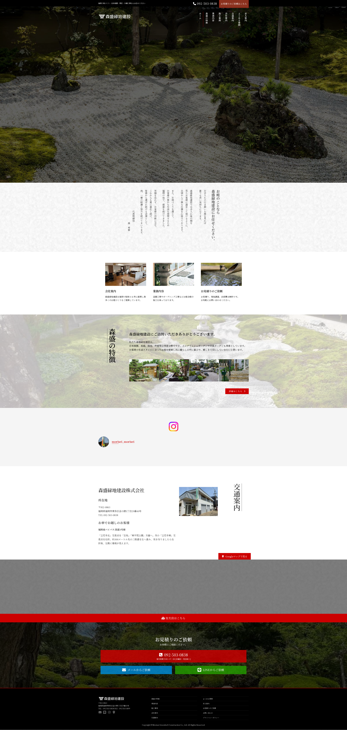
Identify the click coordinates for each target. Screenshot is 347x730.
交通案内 (154, 717)
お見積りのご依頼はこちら (234, 3)
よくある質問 (208, 699)
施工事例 (154, 708)
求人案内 (206, 703)
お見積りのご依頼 (212, 291)
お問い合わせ (208, 713)
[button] (237, 391)
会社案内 (110, 291)
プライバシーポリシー (211, 717)
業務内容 (158, 291)
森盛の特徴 (155, 699)
